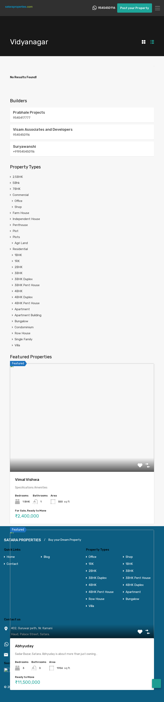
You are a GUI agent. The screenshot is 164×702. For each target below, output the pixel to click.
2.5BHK (18, 177)
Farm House (21, 213)
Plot (15, 231)
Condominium (24, 327)
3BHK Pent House (27, 285)
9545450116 (106, 8)
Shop (18, 207)
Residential (20, 249)
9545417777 (21, 118)
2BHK (18, 267)
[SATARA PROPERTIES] (19, 11)
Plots (16, 237)
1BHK (18, 255)
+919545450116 (24, 151)
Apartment (22, 309)
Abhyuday (24, 646)
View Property (82, 450)
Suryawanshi (24, 146)
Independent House (26, 219)
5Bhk (16, 183)
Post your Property (134, 8)
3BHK (18, 273)
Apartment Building (28, 315)
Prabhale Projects (29, 112)
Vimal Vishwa (27, 479)
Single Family (23, 339)
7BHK (16, 189)
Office (18, 201)
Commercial (21, 195)
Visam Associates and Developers (43, 129)
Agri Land (21, 243)
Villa (17, 345)
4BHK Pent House (27, 303)
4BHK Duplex (24, 297)
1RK (17, 261)
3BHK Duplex (24, 279)
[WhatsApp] (156, 683)
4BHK (18, 291)
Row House (22, 333)
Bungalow (21, 321)
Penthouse (20, 225)
